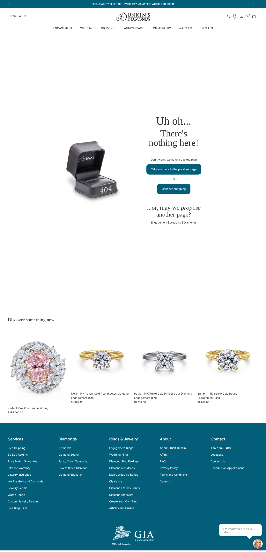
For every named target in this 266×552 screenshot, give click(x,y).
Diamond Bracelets (121, 494)
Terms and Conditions (174, 474)
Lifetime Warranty (19, 468)
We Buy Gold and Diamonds (25, 481)
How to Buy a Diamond (72, 468)
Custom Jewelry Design (23, 501)
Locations (217, 454)
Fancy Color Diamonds (72, 461)
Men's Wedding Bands (123, 474)
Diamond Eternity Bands (124, 488)
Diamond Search (68, 454)
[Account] (241, 16)
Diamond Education (70, 474)
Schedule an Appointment (227, 468)
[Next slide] (63, 366)
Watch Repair (16, 494)
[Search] (228, 16)
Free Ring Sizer (17, 508)
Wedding (176, 222)
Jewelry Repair (17, 488)
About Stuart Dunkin (173, 448)
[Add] (62, 398)
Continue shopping (174, 188)
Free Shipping (17, 448)
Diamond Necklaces (122, 468)
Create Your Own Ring (123, 501)
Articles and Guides (121, 508)
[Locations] (234, 16)
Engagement (159, 222)
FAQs (163, 461)
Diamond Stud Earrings (123, 461)
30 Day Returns (18, 454)
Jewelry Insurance (19, 474)
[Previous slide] (13, 366)
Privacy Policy (169, 468)
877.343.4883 (17, 16)
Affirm (163, 454)
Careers (165, 481)
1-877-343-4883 (222, 448)
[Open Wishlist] (248, 16)
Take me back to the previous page (173, 169)
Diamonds (190, 222)
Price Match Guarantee (22, 461)
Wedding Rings (119, 454)
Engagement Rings (121, 448)
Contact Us (218, 461)
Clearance (115, 481)
